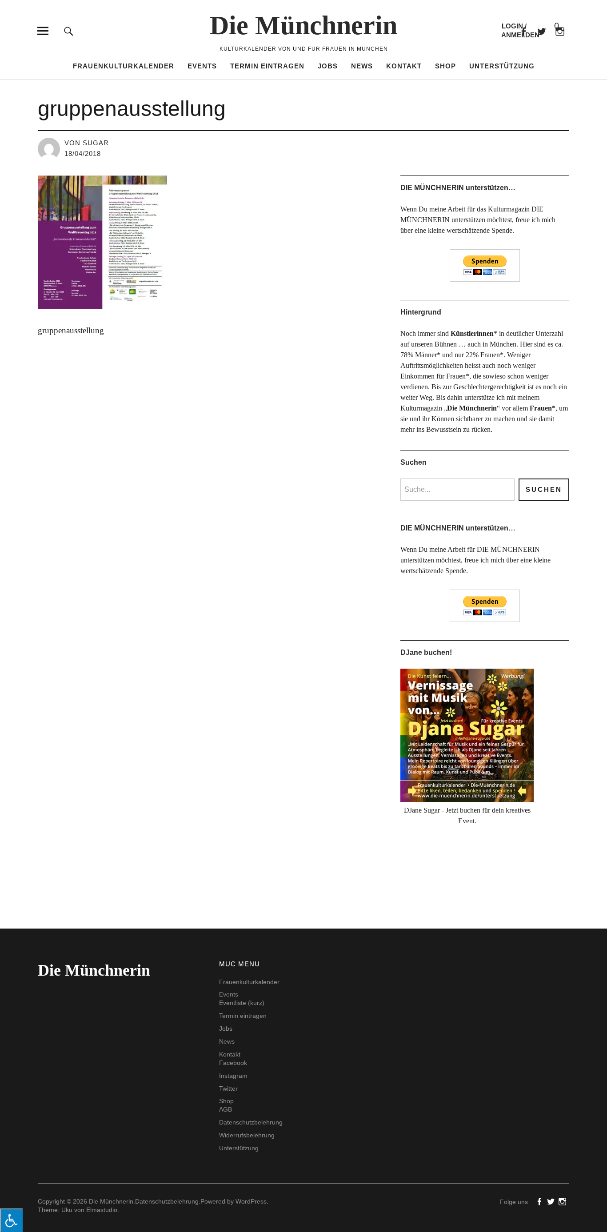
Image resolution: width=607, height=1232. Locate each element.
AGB (225, 1109)
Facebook (524, 31)
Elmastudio (101, 1209)
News (362, 66)
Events (202, 66)
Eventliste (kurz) (241, 1002)
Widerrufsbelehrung (247, 1135)
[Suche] (68, 31)
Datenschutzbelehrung (251, 1122)
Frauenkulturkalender (123, 66)
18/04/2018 (82, 153)
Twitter (228, 1088)
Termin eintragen (267, 66)
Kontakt (404, 66)
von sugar (86, 143)
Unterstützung (502, 66)
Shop (445, 66)
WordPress (251, 1201)
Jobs (328, 66)
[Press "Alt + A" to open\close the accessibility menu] (11, 1220)
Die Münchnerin (303, 25)
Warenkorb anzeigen (549, 26)
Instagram (233, 1075)
